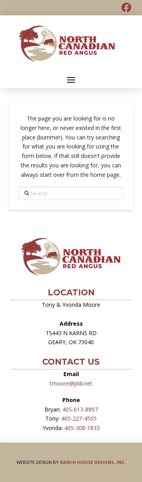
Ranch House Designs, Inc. (92, 462)
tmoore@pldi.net (71, 383)
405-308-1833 (82, 428)
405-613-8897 (80, 409)
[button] (71, 80)
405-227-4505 (79, 418)
